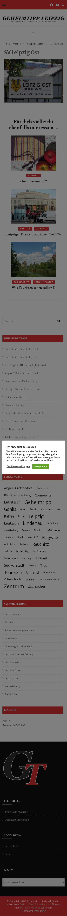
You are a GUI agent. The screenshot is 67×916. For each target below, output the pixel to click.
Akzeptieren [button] (40, 466)
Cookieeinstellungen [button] (18, 466)
